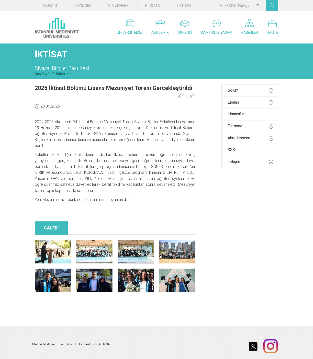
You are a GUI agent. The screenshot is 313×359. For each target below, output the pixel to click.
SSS (231, 149)
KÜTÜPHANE (118, 5)
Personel (235, 126)
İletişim (234, 161)
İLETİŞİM (184, 5)
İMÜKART (50, 5)
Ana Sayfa (43, 74)
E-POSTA (152, 5)
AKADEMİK (160, 32)
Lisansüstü (237, 114)
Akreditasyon (239, 138)
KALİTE (272, 32)
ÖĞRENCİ (185, 32)
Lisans (233, 102)
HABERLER (249, 32)
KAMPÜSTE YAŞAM (216, 32)
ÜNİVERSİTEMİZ (130, 32)
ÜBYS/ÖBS (82, 5)
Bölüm (233, 90)
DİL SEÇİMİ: (234, 5)
